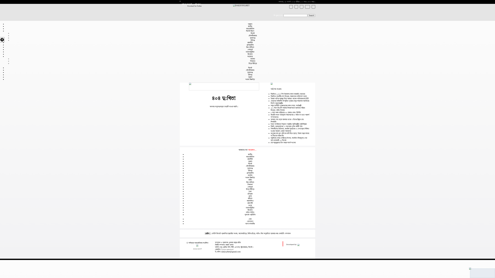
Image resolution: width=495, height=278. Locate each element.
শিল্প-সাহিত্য (250, 47)
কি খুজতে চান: (278, 15)
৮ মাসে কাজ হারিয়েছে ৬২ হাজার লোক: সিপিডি (286, 112)
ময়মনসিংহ (250, 201)
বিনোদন (250, 54)
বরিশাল (250, 198)
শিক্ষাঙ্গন (252, 61)
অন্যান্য (250, 56)
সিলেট (253, 33)
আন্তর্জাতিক (250, 29)
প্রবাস (250, 77)
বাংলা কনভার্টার (250, 224)
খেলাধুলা (250, 49)
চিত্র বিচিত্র (253, 63)
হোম (250, 219)
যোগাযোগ (250, 221)
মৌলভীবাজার (253, 35)
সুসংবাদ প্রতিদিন (250, 215)
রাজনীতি (250, 42)
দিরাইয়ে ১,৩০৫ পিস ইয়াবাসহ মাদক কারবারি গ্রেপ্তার (288, 94)
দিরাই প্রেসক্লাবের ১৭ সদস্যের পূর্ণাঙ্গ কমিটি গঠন (286, 126)
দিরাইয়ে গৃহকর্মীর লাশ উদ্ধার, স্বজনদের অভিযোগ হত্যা (289, 96)
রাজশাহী (250, 203)
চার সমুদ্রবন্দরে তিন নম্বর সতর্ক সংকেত (283, 142)
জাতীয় (250, 26)
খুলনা (250, 196)
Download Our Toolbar (194, 6)
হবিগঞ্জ (253, 40)
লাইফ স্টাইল (250, 212)
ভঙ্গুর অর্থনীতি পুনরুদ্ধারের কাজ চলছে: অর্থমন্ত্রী (286, 105)
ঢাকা (250, 191)
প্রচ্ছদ (250, 24)
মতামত (252, 59)
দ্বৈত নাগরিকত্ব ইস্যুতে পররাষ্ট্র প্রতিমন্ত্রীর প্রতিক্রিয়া (289, 124)
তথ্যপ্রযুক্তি (250, 52)
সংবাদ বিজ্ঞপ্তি (250, 79)
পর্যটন (250, 180)
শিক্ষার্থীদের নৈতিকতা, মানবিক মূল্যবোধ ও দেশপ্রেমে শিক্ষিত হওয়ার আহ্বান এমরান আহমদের (290, 130)
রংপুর (250, 205)
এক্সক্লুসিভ (250, 45)
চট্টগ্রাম (250, 194)
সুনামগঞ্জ (252, 38)
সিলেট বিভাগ (250, 31)
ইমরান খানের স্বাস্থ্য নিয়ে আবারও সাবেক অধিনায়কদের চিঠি (289, 98)
